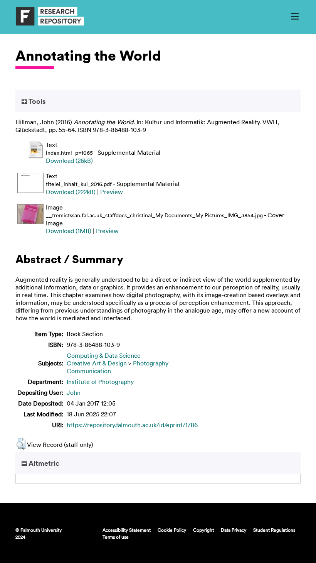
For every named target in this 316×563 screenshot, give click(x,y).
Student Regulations (274, 529)
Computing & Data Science (104, 355)
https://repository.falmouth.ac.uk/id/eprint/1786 (132, 425)
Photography (150, 363)
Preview (111, 192)
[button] (21, 444)
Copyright (203, 529)
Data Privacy (233, 529)
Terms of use (116, 536)
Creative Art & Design (97, 363)
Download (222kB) (71, 192)
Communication (89, 371)
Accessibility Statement (127, 529)
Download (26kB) (69, 160)
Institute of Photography (100, 381)
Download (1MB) (68, 231)
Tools (36, 101)
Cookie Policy (172, 529)
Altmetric (43, 463)
